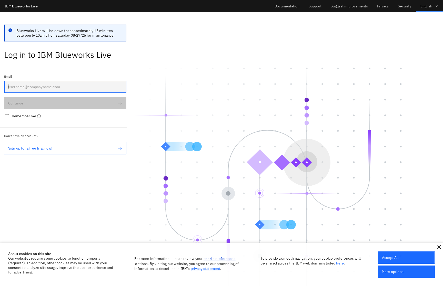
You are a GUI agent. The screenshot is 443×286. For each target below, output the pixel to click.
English (426, 6)
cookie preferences (220, 258)
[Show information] (39, 116)
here (340, 263)
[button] (439, 247)
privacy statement (205, 268)
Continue (15, 103)
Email (8, 76)
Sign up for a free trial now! (30, 148)
